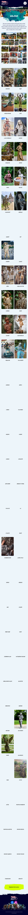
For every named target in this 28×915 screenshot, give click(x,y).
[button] (25, 3)
